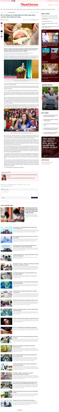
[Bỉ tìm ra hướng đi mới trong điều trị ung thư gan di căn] (6, 321)
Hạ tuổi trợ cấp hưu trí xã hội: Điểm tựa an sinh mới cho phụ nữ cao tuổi (51, 133)
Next (58, 98)
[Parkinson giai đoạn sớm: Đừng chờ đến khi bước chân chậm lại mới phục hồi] (6, 257)
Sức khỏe (6, 12)
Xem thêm (20, 410)
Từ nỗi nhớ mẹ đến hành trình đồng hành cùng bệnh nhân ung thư (25, 291)
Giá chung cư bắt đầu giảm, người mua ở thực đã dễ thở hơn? (50, 19)
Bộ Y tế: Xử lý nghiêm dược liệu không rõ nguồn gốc (25, 327)
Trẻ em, (29, 184)
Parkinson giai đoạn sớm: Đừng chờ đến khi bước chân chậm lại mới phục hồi (25, 255)
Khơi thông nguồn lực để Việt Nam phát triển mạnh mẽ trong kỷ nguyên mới (51, 129)
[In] (2, 36)
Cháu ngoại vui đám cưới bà (49, 74)
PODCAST (45, 62)
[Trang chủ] (1, 9)
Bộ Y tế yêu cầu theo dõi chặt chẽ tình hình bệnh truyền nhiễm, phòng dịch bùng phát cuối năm (22, 175)
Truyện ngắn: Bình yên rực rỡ (47, 21)
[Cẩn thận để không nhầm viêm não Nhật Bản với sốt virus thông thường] (6, 275)
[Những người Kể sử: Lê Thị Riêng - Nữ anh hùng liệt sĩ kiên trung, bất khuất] (50, 38)
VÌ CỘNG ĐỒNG (43, 9)
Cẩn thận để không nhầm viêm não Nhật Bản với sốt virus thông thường (25, 273)
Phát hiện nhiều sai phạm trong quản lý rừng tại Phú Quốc (51, 120)
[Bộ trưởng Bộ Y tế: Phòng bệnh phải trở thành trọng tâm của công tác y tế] (6, 230)
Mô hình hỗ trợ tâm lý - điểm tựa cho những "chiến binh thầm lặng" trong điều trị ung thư (26, 264)
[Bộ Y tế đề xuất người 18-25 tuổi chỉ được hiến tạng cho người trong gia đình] (6, 285)
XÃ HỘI (15, 9)
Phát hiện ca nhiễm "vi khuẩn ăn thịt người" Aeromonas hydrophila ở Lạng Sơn (23, 373)
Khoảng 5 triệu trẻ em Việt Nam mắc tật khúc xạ (24, 400)
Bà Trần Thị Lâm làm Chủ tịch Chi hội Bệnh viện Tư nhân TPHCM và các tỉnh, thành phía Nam (25, 246)
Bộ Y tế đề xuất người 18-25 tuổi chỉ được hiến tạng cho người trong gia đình (25, 282)
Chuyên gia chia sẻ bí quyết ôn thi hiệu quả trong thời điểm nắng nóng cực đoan (31, 210)
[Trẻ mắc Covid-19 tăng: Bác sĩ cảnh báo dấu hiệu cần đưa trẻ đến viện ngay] (6, 366)
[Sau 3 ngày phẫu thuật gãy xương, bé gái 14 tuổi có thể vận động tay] (6, 239)
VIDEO (44, 31)
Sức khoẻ (5, 184)
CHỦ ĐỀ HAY (45, 160)
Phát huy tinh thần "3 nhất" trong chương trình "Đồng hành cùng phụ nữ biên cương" (54, 56)
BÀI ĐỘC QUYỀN (47, 85)
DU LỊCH (34, 9)
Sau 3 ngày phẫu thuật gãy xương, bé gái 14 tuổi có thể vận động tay (25, 237)
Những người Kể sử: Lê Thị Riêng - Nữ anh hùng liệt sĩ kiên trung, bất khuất (50, 45)
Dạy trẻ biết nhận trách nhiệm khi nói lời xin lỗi (51, 124)
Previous (42, 98)
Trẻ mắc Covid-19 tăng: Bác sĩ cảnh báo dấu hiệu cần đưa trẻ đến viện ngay (25, 364)
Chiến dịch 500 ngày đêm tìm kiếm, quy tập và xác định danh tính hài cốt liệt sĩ (50, 143)
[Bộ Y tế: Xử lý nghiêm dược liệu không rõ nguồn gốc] (6, 330)
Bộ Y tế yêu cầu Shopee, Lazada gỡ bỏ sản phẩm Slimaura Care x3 (24, 346)
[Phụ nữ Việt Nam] (29, 5)
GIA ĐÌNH (18, 9)
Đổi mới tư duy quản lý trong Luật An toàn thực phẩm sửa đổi (25, 392)
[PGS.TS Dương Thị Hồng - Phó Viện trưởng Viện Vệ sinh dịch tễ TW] (21, 120)
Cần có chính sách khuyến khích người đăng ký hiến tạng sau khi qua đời (25, 355)
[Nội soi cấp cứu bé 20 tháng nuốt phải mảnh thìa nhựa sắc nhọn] (6, 339)
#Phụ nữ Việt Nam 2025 (45, 163)
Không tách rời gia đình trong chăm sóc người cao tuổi (25, 300)
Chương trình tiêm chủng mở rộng (12, 184)
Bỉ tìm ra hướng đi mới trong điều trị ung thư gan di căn (26, 318)
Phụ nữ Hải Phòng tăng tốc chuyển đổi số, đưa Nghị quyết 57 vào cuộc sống (50, 107)
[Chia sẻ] (2, 34)
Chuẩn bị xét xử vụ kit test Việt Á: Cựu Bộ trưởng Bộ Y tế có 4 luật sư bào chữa (16, 54)
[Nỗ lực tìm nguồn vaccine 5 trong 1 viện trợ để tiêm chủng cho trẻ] (21, 34)
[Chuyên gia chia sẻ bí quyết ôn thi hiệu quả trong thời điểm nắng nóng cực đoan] (12, 214)
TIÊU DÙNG (24, 9)
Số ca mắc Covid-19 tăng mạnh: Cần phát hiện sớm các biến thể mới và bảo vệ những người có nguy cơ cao (25, 382)
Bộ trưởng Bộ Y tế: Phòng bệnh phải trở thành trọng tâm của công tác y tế (25, 228)
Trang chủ (2, 12)
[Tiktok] (14, 0)
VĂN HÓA (28, 9)
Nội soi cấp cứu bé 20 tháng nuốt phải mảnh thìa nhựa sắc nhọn (25, 337)
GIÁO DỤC (31, 9)
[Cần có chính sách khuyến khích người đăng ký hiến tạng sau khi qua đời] (6, 357)
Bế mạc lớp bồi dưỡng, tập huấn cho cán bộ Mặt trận (49, 24)
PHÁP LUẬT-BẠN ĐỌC (48, 9)
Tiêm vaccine (20, 184)
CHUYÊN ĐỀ (53, 9)
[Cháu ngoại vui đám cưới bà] (50, 69)
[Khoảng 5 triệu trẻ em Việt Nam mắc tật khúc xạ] (6, 403)
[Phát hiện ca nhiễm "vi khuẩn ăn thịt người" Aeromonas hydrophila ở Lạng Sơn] (6, 376)
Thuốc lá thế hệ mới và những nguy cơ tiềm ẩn (14, 167)
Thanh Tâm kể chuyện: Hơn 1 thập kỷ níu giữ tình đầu (51, 78)
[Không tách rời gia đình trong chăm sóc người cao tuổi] (6, 303)
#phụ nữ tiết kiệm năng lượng (47, 162)
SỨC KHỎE (21, 9)
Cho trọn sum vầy (47, 80)
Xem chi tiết (46, 155)
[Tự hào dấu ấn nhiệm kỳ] (46, 50)
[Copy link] (2, 39)
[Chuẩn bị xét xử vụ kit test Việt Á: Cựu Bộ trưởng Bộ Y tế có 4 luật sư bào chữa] (4, 178)
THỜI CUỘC (4, 9)
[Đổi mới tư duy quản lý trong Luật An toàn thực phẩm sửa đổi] (6, 394)
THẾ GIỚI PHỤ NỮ (37, 9)
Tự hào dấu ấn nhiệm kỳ (44, 54)
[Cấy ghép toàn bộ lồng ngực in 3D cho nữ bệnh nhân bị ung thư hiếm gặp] (6, 312)
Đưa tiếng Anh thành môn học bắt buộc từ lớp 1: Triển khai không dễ (51, 116)
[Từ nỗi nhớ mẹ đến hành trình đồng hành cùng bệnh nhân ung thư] (6, 294)
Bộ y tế (25, 184)
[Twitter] (2, 31)
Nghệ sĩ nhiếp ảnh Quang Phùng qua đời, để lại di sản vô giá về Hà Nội (50, 27)
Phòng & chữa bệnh (12, 12)
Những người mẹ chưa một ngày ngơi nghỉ (49, 15)
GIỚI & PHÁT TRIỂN (8, 9)
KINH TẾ (13, 9)
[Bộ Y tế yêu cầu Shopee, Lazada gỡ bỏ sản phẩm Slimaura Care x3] (6, 348)
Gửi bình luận (34, 197)
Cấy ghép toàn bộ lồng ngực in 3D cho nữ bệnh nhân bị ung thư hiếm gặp (25, 310)
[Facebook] (13, 0)
